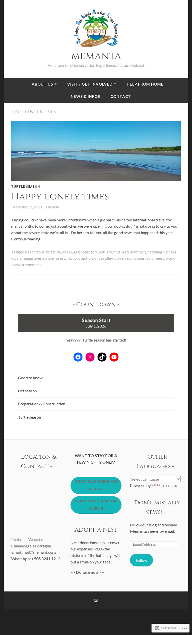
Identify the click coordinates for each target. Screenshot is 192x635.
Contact (120, 96)
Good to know (30, 377)
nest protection (79, 258)
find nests (121, 251)
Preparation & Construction (41, 403)
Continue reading (25, 238)
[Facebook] (78, 357)
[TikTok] (102, 357)
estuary (105, 251)
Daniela (52, 206)
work (170, 258)
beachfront (34, 251)
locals (16, 258)
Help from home (145, 84)
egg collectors (85, 251)
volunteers (155, 258)
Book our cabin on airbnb (95, 485)
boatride (53, 251)
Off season (27, 390)
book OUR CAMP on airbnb (96, 505)
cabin (67, 251)
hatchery (138, 251)
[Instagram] (90, 357)
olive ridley (103, 258)
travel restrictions (129, 258)
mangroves (32, 258)
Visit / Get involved (89, 84)
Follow (141, 560)
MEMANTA (96, 56)
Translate (169, 485)
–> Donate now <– (87, 572)
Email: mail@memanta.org (33, 552)
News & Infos (85, 96)
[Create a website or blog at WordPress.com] (96, 600)
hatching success (162, 251)
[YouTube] (114, 357)
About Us (42, 84)
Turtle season (25, 186)
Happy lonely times (60, 196)
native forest (54, 258)
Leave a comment (26, 264)
